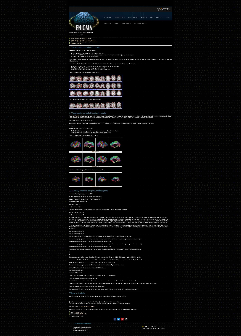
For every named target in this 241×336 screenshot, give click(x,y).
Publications (108, 17)
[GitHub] (126, 319)
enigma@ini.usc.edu (86, 327)
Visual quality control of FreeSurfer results (83, 40)
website (77, 312)
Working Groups (120, 17)
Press (151, 17)
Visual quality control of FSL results (81, 38)
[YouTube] (122, 319)
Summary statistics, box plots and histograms (84, 42)
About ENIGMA (133, 17)
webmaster (83, 330)
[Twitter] (118, 319)
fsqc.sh (77, 116)
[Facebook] (114, 319)
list (81, 312)
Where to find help (76, 43)
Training (116, 23)
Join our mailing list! (140, 23)
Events (168, 17)
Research (144, 17)
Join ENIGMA (126, 23)
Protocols (107, 23)
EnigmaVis (159, 17)
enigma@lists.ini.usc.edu (88, 306)
